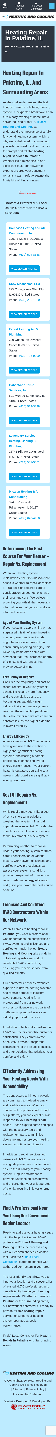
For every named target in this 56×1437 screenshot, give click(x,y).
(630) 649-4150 (29, 518)
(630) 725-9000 (29, 355)
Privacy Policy (35, 1389)
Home (4, 7)
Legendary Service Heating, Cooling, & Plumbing (23, 441)
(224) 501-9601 (29, 462)
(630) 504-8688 (29, 254)
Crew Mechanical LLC (24, 284)
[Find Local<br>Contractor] (36, 3)
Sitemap (18, 1389)
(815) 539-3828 (29, 406)
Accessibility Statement (28, 1394)
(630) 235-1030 (29, 300)
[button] (52, 6)
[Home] (4, 4)
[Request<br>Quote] (19, 3)
